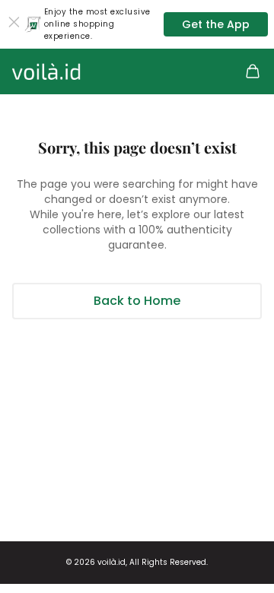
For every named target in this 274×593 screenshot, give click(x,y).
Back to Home (137, 300)
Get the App (216, 24)
